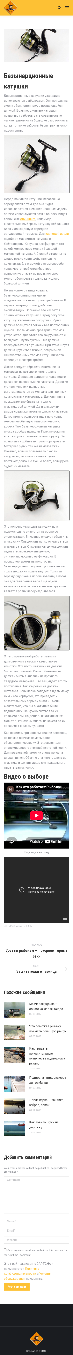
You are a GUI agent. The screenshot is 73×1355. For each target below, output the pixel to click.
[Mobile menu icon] (66, 7)
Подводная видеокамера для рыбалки (47, 1080)
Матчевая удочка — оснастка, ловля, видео (46, 1006)
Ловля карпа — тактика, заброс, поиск (46, 1102)
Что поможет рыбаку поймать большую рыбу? (47, 1028)
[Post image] (14, 1010)
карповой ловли (57, 234)
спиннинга (27, 219)
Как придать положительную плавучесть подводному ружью (47, 1056)
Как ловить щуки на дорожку (43, 1124)
